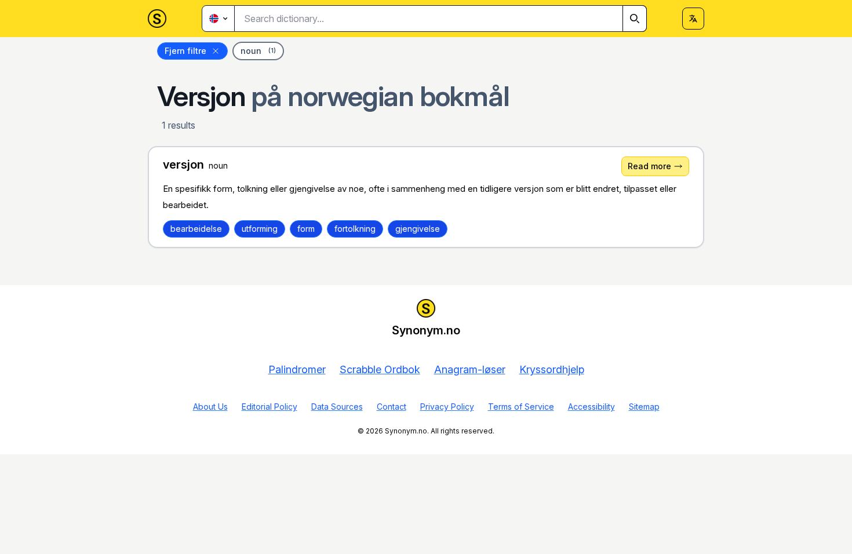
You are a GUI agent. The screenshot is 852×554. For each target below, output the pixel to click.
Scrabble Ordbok (380, 369)
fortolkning (355, 229)
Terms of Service (521, 406)
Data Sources (337, 406)
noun (258, 51)
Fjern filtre (185, 51)
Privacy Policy (447, 406)
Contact (391, 406)
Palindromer (297, 369)
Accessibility (591, 406)
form (306, 229)
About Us (210, 406)
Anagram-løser (469, 369)
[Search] (634, 18)
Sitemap (644, 406)
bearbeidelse (196, 229)
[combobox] (441, 18)
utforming (260, 229)
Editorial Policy (269, 406)
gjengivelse (417, 229)
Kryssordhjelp (551, 369)
